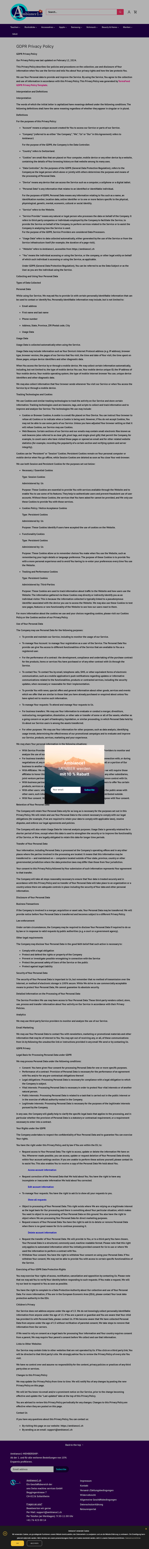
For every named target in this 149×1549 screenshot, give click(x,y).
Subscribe (89, 789)
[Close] (100, 749)
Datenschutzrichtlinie (132, 1538)
